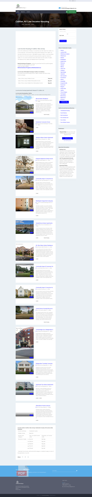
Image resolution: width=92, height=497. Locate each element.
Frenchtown (63, 77)
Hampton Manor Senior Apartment (44, 137)
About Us (23, 11)
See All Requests (67, 140)
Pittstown (62, 63)
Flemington (63, 94)
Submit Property (72, 11)
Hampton (62, 74)
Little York (62, 68)
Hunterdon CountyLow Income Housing (64, 102)
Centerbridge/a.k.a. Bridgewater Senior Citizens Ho (48, 329)
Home (18, 11)
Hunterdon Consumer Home (43, 122)
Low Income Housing (45, 495)
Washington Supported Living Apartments (46, 201)
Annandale (62, 81)
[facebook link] (22, 457)
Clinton (62, 50)
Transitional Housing (65, 110)
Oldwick (62, 64)
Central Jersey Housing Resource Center (46, 308)
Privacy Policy (18, 489)
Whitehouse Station (64, 54)
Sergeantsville (63, 83)
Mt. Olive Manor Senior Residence (44, 245)
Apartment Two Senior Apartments (44, 384)
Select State (62, 29)
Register (75, 0)
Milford (62, 66)
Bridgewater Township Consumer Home (46, 363)
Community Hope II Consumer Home (45, 287)
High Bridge (63, 72)
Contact (28, 11)
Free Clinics (63, 120)
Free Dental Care (64, 117)
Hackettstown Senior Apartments (44, 223)
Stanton (62, 57)
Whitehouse (63, 55)
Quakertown (63, 61)
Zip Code (61, 35)
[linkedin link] (28, 457)
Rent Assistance (64, 115)
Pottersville (63, 88)
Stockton (62, 99)
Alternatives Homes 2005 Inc (43, 405)
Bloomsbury (63, 95)
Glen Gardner (63, 75)
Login (71, 0)
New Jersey (27, 24)
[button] (76, 470)
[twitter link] (25, 457)
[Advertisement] (36, 40)
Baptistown (63, 97)
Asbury (62, 79)
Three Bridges (63, 92)
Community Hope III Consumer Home (45, 266)
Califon (32, 24)
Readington (63, 59)
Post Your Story (68, 138)
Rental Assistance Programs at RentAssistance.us (29, 67)
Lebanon (62, 70)
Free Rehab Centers (65, 122)
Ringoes (62, 86)
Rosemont (62, 84)
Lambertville (63, 52)
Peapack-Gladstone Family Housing (45, 158)
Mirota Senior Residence (42, 98)
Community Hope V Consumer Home (45, 178)
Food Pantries (63, 112)
